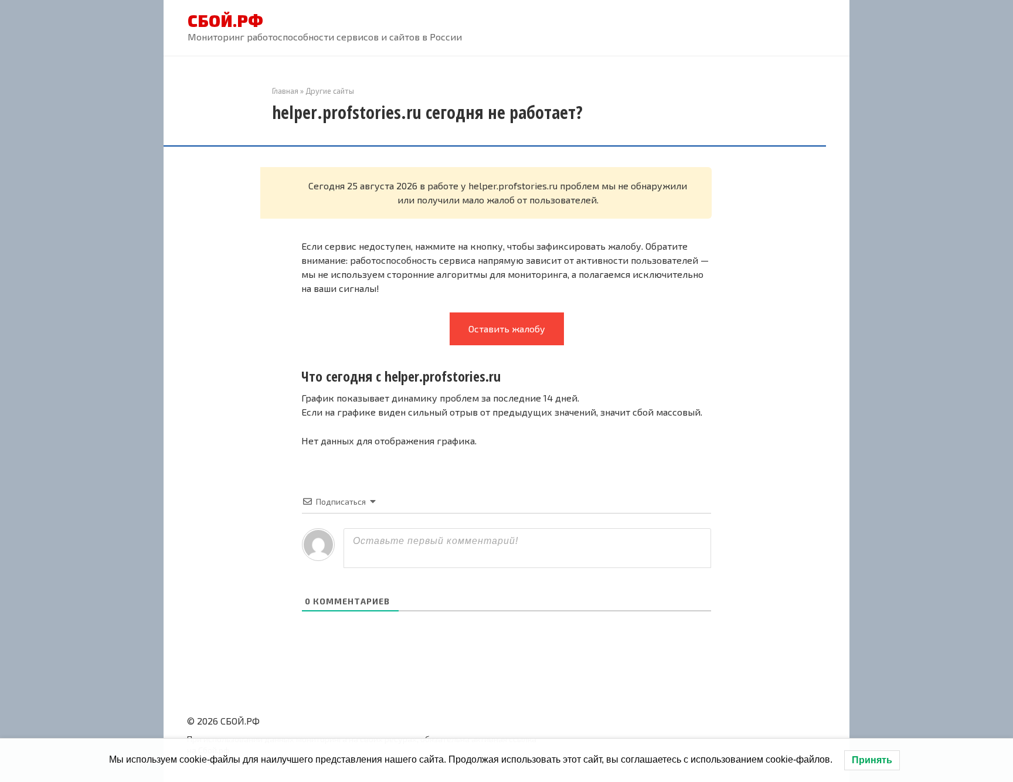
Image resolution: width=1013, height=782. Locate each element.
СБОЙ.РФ (225, 20)
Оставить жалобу (506, 328)
